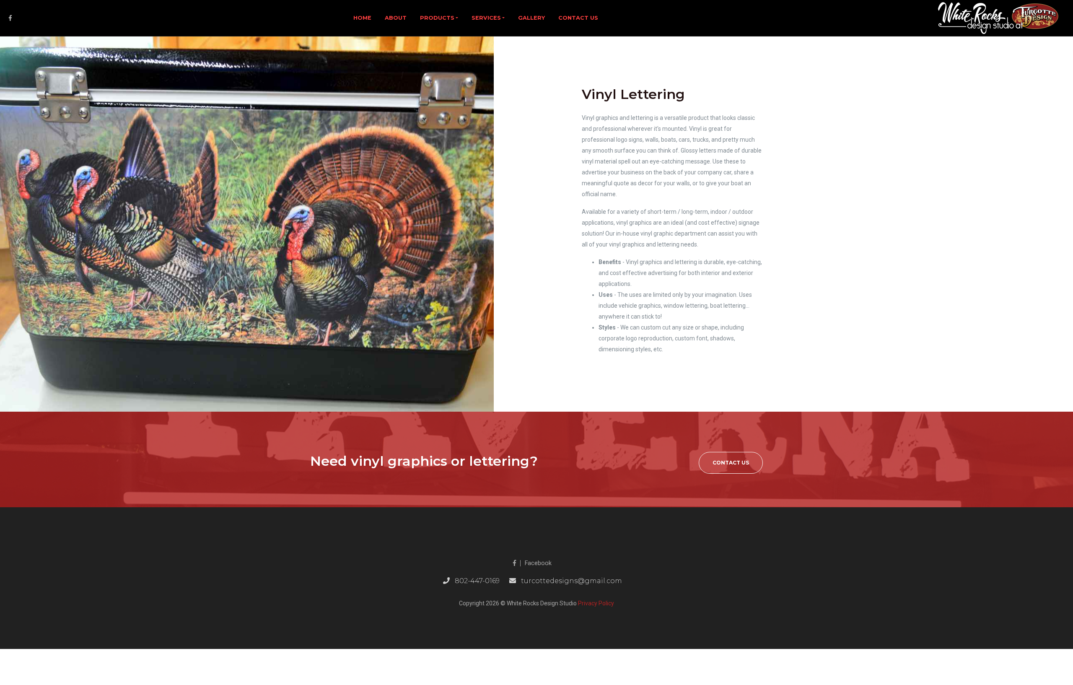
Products (437, 18)
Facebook (538, 563)
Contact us (578, 18)
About (396, 18)
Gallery (531, 18)
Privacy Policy (596, 603)
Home (362, 18)
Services (486, 18)
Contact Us (731, 462)
